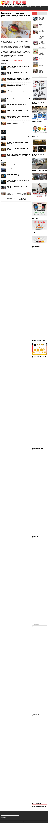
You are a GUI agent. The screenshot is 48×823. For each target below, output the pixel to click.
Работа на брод (21, 6)
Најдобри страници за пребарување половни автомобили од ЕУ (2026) (42, 44)
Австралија (29, 6)
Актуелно (3, 9)
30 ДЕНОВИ (44, 13)
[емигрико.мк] (13, 5)
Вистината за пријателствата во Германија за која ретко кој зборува (18, 67)
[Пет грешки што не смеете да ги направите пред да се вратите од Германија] (3, 165)
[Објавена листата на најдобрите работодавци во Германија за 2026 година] (3, 118)
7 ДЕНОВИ (40, 12)
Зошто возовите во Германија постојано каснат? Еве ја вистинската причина (18, 137)
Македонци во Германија (16, 60)
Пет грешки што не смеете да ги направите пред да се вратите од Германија (18, 163)
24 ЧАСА (34, 12)
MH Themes (31, 821)
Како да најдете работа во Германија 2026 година (41, 52)
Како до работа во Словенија (41, 26)
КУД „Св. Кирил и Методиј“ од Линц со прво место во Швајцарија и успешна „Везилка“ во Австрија (18, 155)
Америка (13, 6)
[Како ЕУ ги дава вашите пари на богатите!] (3, 106)
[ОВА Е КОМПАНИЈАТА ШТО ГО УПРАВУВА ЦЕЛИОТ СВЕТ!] (3, 133)
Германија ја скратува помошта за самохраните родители (17, 73)
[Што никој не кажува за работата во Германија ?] (3, 112)
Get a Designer (3, 818)
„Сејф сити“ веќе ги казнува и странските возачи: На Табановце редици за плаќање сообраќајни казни (18, 99)
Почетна (2, 6)
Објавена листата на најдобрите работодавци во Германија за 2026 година (18, 117)
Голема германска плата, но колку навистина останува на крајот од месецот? (17, 85)
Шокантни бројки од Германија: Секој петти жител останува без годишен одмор (18, 123)
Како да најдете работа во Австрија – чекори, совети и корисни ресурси (42, 73)
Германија (5, 18)
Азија (36, 6)
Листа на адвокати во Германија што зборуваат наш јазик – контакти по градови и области (42, 34)
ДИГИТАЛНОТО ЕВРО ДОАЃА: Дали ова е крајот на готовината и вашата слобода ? (18, 175)
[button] (8, 9)
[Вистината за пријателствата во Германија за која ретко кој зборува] (3, 68)
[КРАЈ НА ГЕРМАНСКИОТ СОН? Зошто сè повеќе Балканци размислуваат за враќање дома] (3, 92)
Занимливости (5, 128)
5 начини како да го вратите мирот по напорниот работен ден (18, 143)
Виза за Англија (40, 58)
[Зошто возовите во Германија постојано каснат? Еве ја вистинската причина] (3, 139)
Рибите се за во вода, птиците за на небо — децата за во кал (18, 149)
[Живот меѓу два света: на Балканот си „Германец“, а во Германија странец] (3, 171)
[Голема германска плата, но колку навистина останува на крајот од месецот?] (3, 86)
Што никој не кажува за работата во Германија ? (18, 110)
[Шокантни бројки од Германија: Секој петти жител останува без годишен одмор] (3, 124)
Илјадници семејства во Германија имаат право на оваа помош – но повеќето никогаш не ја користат (18, 79)
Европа (7, 6)
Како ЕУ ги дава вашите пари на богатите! (16, 104)
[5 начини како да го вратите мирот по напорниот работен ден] (3, 144)
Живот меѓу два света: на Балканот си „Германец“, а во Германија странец (18, 169)
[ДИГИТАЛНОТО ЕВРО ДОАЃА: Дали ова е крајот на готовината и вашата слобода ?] (3, 176)
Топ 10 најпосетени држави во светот (41, 64)
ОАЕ (40, 6)
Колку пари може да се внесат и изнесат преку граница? (42, 20)
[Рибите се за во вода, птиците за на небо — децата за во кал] (3, 150)
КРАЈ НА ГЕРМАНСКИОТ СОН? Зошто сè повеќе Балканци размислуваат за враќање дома (17, 90)
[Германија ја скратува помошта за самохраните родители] (3, 74)
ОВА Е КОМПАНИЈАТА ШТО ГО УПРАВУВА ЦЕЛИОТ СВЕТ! (18, 130)
